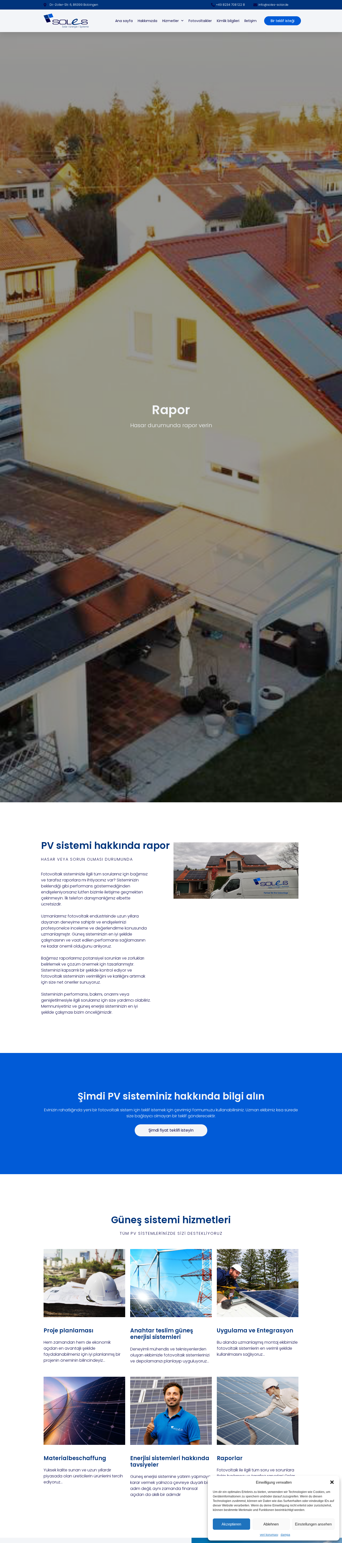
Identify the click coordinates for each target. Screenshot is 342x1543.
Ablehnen (271, 1524)
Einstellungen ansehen (313, 1524)
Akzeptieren (231, 1524)
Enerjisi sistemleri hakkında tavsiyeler (169, 1461)
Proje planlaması (68, 1330)
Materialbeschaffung (75, 1458)
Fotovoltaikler (200, 20)
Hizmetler (170, 20)
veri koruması (269, 1534)
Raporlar (230, 1458)
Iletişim (250, 20)
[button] (331, 1482)
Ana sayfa (124, 20)
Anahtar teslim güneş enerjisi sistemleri (161, 1334)
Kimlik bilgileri (228, 20)
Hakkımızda (147, 20)
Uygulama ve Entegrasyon (255, 1330)
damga (285, 1534)
